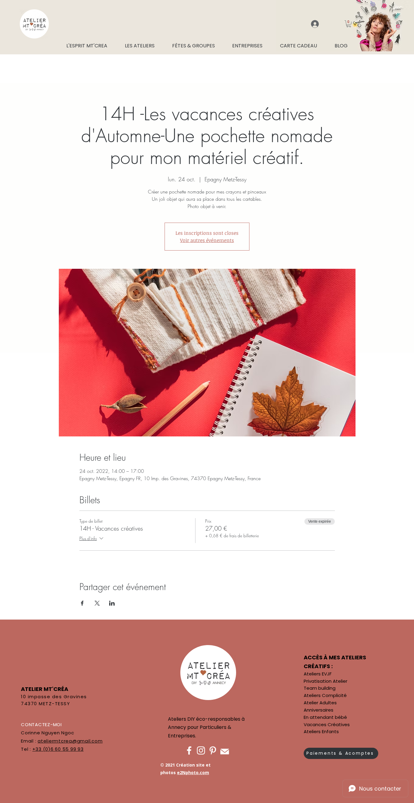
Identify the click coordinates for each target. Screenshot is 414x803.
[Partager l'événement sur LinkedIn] (112, 603)
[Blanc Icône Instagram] (200, 750)
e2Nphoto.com (193, 772)
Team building (320, 688)
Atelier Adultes (320, 702)
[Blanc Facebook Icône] (189, 750)
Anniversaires (318, 710)
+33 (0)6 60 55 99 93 (58, 749)
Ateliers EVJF (318, 674)
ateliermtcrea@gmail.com (70, 741)
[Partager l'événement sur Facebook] (82, 603)
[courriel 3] (224, 750)
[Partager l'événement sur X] (97, 603)
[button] (349, 23)
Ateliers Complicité (325, 695)
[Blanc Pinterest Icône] (212, 750)
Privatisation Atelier (325, 681)
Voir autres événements (207, 240)
